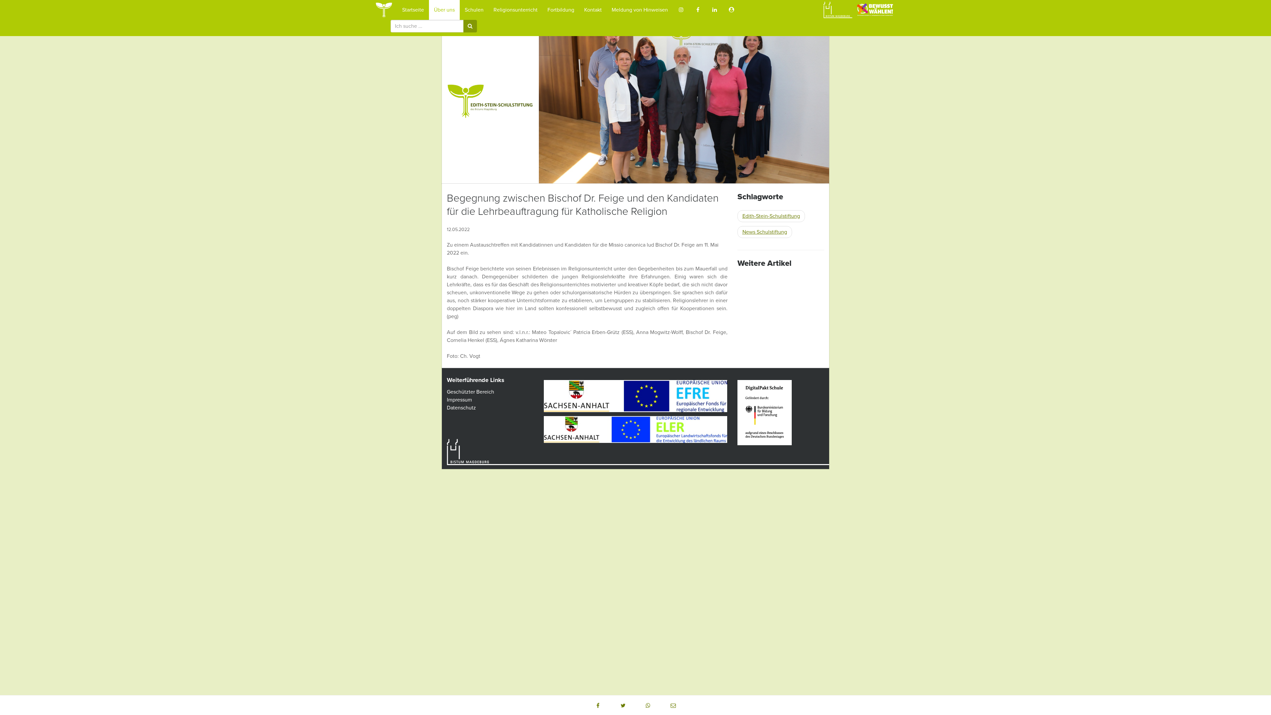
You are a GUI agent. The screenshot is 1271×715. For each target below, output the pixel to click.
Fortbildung (560, 10)
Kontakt (593, 10)
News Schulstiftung (764, 232)
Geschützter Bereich (470, 392)
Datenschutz (461, 408)
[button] (598, 705)
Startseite (413, 10)
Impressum (459, 400)
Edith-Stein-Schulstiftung (771, 216)
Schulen (474, 10)
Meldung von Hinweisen (640, 10)
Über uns (444, 10)
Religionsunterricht (516, 10)
